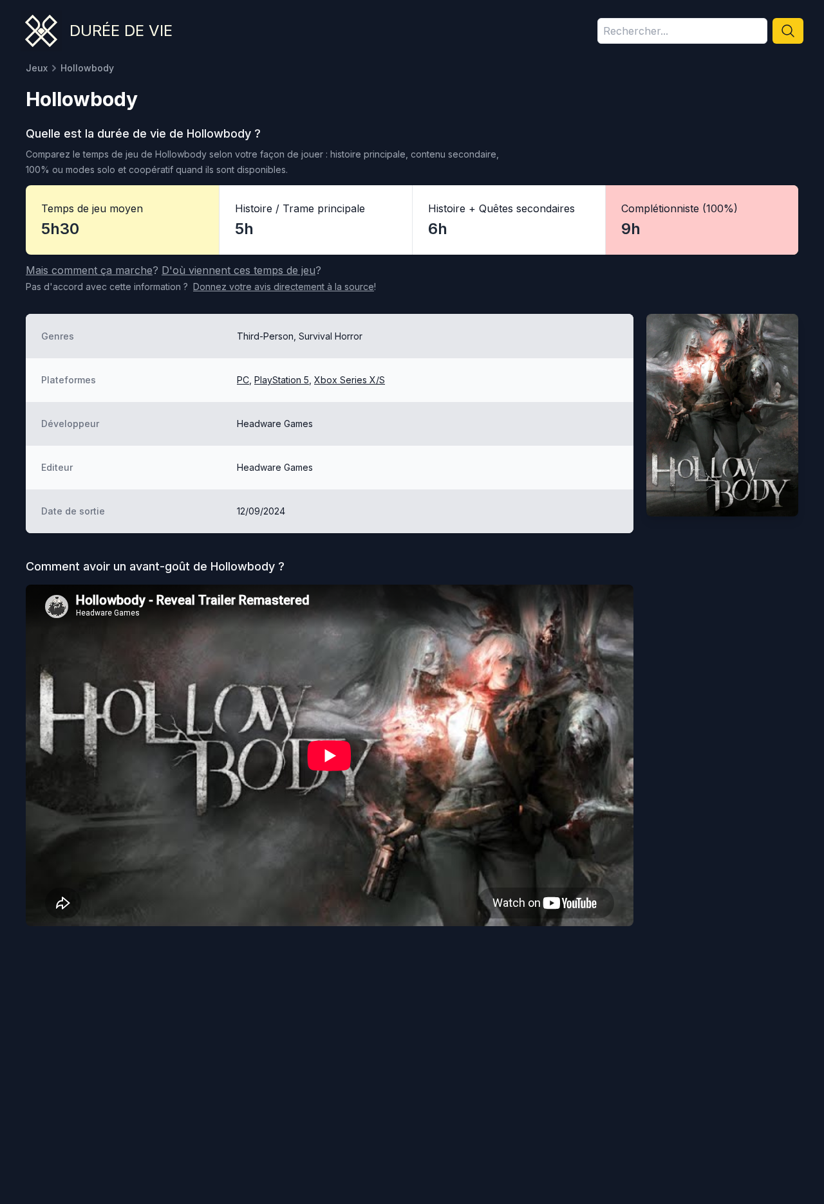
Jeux (37, 67)
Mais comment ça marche (89, 270)
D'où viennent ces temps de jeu (238, 270)
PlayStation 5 (281, 379)
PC (243, 379)
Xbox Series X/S (349, 379)
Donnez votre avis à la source (283, 286)
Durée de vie (121, 30)
